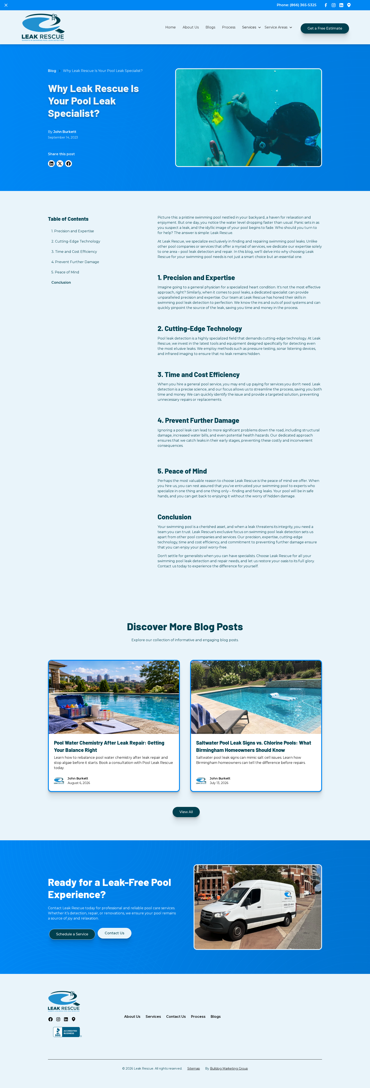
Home (170, 27)
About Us (191, 27)
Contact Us (176, 1017)
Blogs (210, 27)
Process (228, 27)
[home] (43, 27)
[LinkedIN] (51, 163)
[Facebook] (68, 163)
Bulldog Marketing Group (229, 1068)
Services (153, 1017)
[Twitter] (60, 163)
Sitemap (193, 1068)
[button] (252, 27)
